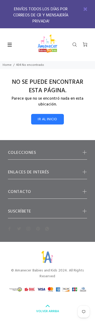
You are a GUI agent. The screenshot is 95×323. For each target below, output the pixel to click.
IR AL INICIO (47, 119)
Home (7, 65)
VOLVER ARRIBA (47, 311)
